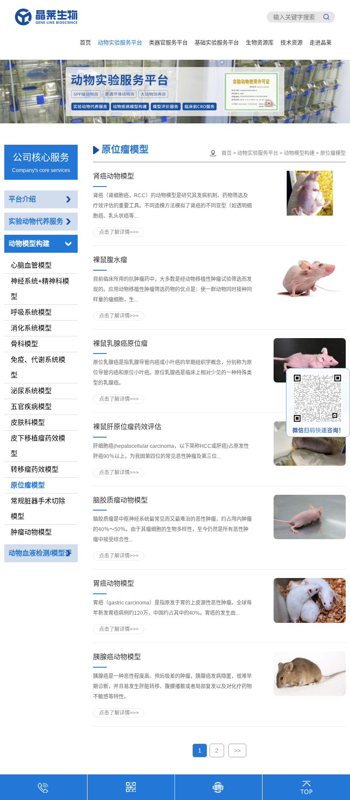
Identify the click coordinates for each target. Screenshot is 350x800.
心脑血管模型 (31, 265)
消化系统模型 (31, 328)
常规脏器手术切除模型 (38, 508)
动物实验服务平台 (120, 42)
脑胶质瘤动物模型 (120, 500)
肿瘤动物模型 (31, 532)
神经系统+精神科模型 (40, 288)
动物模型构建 (29, 243)
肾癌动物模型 (113, 176)
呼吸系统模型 (31, 312)
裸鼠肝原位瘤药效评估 (127, 426)
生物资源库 (260, 42)
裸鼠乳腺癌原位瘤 (120, 343)
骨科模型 (24, 343)
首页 (85, 42)
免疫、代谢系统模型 (38, 367)
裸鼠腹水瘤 (110, 259)
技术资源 (291, 42)
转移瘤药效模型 (34, 469)
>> (237, 750)
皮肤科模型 (28, 422)
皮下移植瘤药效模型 (38, 446)
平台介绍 (22, 199)
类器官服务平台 (168, 42)
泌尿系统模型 (31, 390)
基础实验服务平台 (217, 42)
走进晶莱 (320, 42)
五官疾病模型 (31, 406)
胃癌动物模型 (113, 583)
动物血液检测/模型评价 (40, 562)
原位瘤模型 (28, 485)
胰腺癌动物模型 (117, 656)
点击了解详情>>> (119, 232)
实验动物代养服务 (36, 221)
